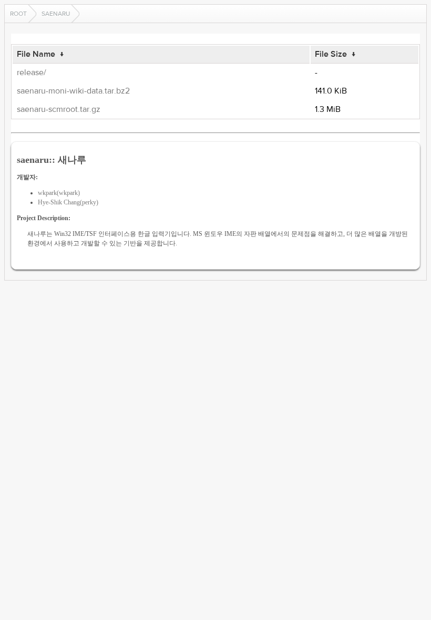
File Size (331, 54)
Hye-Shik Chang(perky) (68, 202)
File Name (36, 54)
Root (18, 13)
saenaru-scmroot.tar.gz (58, 109)
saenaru (56, 13)
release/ (31, 72)
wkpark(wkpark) (59, 193)
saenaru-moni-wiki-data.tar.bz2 (73, 91)
